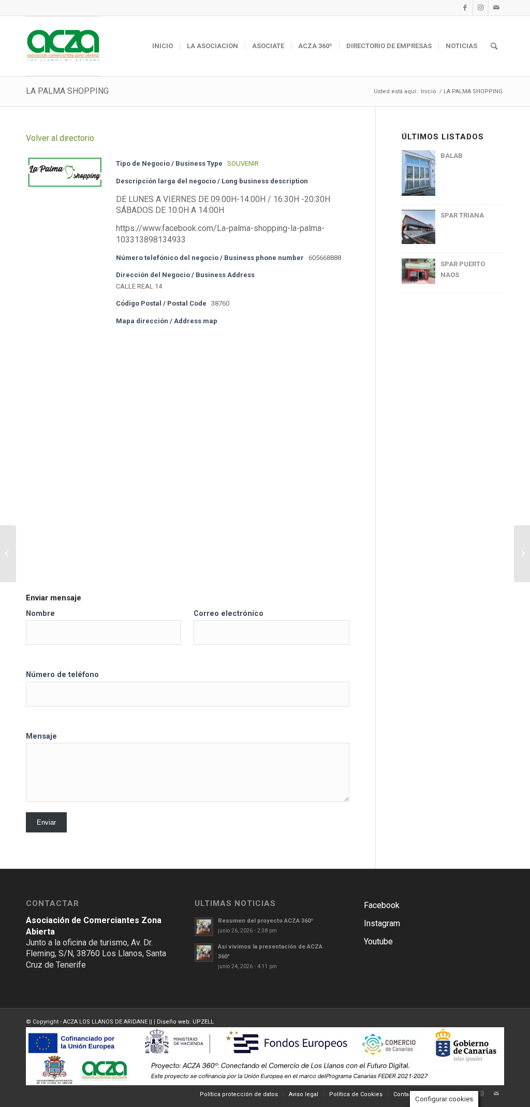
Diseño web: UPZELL (185, 1021)
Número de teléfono (62, 674)
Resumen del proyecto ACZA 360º (266, 920)
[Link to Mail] (496, 8)
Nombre (40, 613)
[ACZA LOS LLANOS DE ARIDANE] (63, 46)
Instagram (382, 923)
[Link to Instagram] (480, 8)
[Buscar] (494, 46)
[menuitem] (162, 46)
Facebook (382, 905)
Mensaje (41, 736)
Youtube (378, 941)
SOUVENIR (243, 163)
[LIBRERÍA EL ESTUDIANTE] (522, 553)
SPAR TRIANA (462, 215)
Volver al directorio (60, 138)
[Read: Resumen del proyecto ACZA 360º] (204, 926)
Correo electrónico (228, 613)
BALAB (451, 156)
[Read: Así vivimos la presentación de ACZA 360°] (204, 952)
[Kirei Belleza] (8, 553)
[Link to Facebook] (465, 8)
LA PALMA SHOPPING (67, 91)
